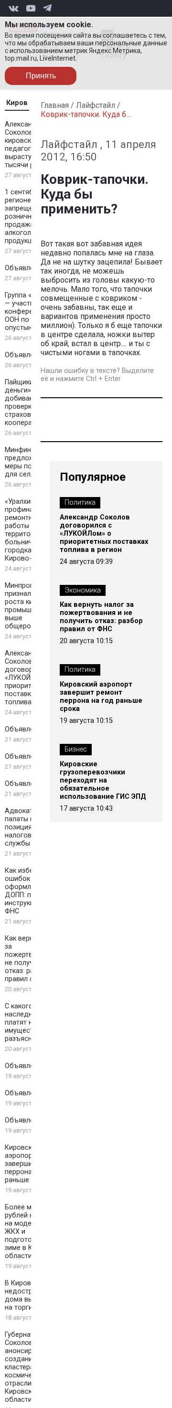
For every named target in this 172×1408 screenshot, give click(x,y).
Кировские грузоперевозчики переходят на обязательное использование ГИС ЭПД (103, 780)
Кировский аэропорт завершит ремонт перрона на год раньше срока (101, 696)
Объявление (25, 268)
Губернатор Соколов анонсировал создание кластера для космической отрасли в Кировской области (26, 1367)
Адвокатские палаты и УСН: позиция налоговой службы (28, 827)
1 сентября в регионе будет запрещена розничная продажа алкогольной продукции (29, 216)
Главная (55, 105)
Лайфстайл (95, 105)
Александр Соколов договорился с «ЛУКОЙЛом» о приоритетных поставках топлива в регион (104, 533)
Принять (41, 76)
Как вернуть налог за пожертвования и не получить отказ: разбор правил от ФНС (101, 617)
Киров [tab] (17, 103)
